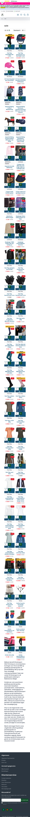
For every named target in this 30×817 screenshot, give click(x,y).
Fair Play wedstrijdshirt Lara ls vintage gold (9, 526)
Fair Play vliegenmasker (20, 473)
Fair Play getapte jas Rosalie (9, 268)
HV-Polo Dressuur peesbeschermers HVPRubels (20, 80)
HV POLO (9, 76)
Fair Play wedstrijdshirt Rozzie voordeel (9, 553)
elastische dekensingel (9, 216)
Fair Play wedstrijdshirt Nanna (20, 525)
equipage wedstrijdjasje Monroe (20, 243)
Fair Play (9, 50)
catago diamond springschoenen (20, 192)
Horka (20, 600)
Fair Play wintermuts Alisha (9, 605)
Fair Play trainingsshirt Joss (20, 422)
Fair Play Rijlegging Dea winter (20, 371)
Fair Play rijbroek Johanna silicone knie (20, 346)
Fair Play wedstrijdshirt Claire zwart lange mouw (20, 499)
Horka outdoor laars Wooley (20, 629)
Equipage (20, 239)
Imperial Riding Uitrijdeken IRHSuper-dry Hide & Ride (20, 139)
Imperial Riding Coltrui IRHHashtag (9, 108)
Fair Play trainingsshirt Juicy (9, 448)
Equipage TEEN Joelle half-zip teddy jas (9, 243)
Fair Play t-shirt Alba (9, 421)
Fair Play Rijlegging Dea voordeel (9, 371)
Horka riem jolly (9, 655)
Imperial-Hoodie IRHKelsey (9, 166)
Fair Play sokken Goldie (9, 396)
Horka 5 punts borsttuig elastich (20, 605)
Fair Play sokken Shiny (20, 396)
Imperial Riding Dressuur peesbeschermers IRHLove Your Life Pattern (20, 109)
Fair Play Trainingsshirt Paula (20, 448)
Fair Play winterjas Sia (20, 578)
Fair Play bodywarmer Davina (20, 269)
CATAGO (20, 162)
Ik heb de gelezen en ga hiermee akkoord (15, 803)
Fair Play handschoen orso (9, 294)
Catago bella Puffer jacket (9, 192)
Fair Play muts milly (20, 319)
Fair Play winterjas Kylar (20, 552)
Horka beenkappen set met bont (9, 630)
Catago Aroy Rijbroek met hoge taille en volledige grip (20, 166)
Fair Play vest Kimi (9, 473)
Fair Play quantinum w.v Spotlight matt (20, 54)
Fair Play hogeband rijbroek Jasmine (9, 320)
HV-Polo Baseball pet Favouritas (9, 79)
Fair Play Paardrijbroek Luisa (9, 54)
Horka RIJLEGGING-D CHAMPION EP (20, 656)
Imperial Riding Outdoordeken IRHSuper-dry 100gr (9, 139)
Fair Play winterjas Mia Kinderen (9, 579)
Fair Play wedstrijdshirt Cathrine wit (9, 498)
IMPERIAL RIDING (8, 103)
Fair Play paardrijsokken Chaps (9, 346)
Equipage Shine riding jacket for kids (20, 217)
